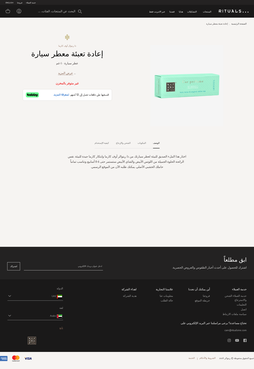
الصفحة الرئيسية (239, 23)
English (9, 3)
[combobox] (58, 11)
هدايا (181, 11)
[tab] (154, 143)
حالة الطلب (167, 300)
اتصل (244, 309)
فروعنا (19, 3)
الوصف (156, 143)
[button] (32, 296)
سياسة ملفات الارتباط (235, 314)
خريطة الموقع (202, 300)
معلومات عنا (166, 296)
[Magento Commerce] (233, 12)
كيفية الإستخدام (102, 143)
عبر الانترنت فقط (157, 11)
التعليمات (242, 304)
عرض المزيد (65, 73)
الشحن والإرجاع (123, 143)
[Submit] (80, 11)
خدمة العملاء (31, 3)
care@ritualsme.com (235, 330)
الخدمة (192, 358)
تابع (61, 327)
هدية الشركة (129, 296)
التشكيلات (192, 11)
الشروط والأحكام (208, 358)
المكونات (142, 143)
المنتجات (207, 11)
